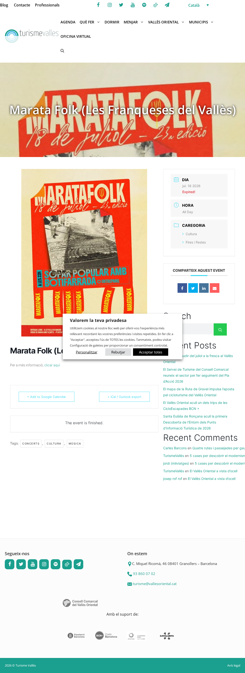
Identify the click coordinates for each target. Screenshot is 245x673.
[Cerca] (220, 329)
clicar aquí (52, 365)
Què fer (87, 22)
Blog (4, 5)
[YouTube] (132, 5)
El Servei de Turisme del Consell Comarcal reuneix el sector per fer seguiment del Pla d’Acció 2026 (196, 375)
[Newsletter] (167, 5)
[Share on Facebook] (182, 288)
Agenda (68, 22)
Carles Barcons (175, 448)
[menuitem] (215, 5)
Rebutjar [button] (118, 351)
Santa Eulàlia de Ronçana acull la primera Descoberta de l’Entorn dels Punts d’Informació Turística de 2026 (195, 422)
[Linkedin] (204, 288)
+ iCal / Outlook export (124, 397)
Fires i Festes (196, 242)
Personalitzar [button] (86, 351)
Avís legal (233, 665)
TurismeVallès (173, 456)
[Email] (214, 288)
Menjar (131, 22)
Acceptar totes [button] (150, 351)
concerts (30, 443)
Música (75, 443)
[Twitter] (121, 5)
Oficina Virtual (76, 36)
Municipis (198, 22)
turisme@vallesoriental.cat (155, 583)
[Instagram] (109, 5)
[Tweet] (193, 288)
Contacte (22, 5)
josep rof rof (172, 479)
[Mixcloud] (155, 5)
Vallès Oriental (163, 22)
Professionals (47, 5)
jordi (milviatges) (176, 463)
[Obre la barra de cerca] (62, 50)
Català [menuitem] (194, 5)
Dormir (112, 22)
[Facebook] (98, 5)
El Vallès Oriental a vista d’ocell (213, 471)
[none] (215, 5)
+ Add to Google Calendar (46, 397)
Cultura (54, 443)
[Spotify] (144, 5)
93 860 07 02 (144, 573)
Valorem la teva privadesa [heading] (98, 320)
